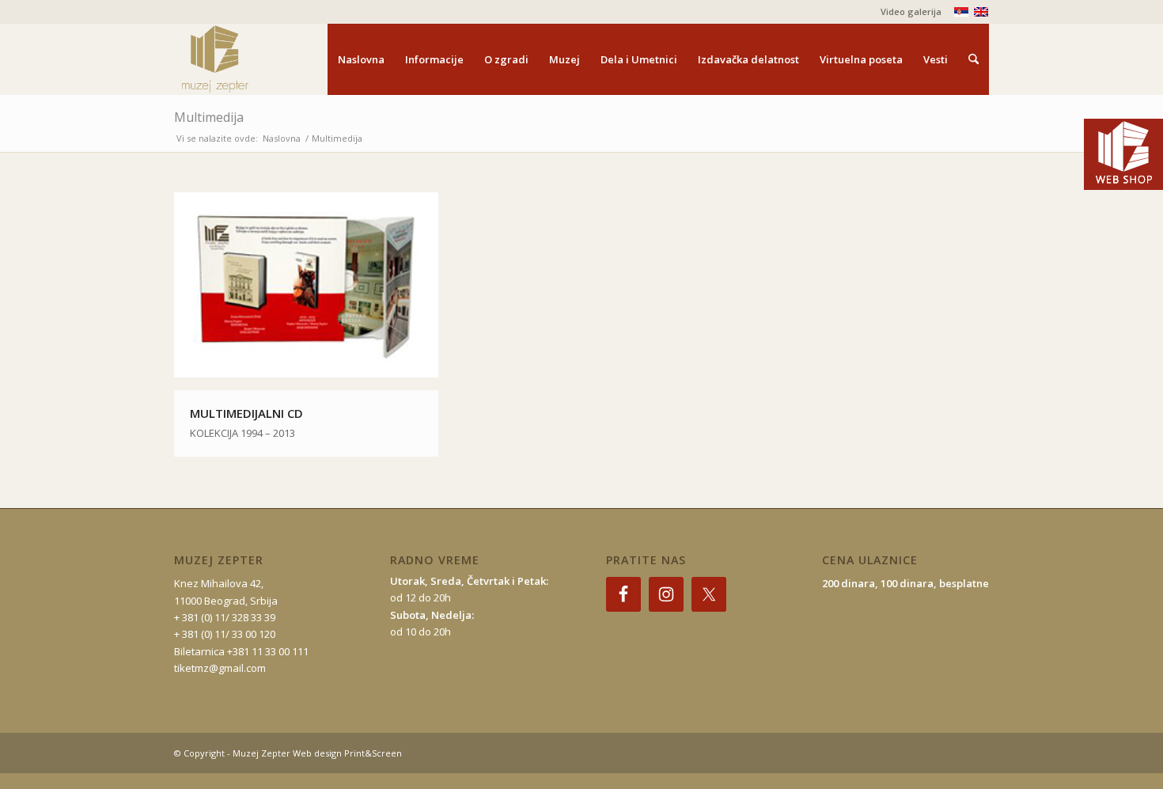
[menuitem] (907, 12)
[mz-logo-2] (251, 59)
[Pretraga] (973, 59)
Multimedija (209, 117)
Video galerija (911, 11)
